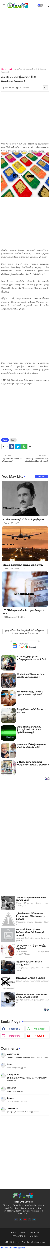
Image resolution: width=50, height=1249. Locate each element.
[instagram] (29, 1219)
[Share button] (30, 446)
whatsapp (39, 1028)
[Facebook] (11, 446)
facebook (14, 1028)
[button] (40, 5)
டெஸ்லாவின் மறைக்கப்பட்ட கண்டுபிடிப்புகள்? (23, 519)
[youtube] (25, 1219)
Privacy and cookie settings (12, 1247)
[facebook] (16, 1219)
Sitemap (34, 1236)
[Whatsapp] (24, 446)
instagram (14, 1035)
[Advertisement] (25, 36)
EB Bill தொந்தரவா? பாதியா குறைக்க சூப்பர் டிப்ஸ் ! (23, 612)
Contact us (34, 1232)
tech (10, 69)
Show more (41, 476)
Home (4, 69)
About (23, 1232)
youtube (39, 1035)
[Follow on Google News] (25, 649)
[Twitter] (18, 446)
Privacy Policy (19, 1236)
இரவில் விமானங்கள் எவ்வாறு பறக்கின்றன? (23, 564)
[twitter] (20, 1219)
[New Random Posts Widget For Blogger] (47, 779)
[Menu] (4, 5)
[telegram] (34, 1219)
